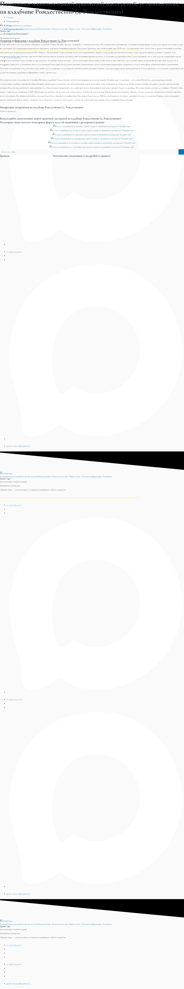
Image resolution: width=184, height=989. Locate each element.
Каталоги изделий (60, 476)
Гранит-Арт (5, 478)
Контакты (107, 476)
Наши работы (44, 476)
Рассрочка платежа (29, 476)
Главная (3, 476)
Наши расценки (14, 476)
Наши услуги (74, 476)
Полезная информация (92, 476)
